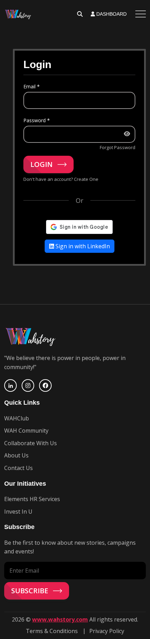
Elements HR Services (32, 499)
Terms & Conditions (52, 631)
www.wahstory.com (60, 619)
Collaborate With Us (30, 443)
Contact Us (18, 468)
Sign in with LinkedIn (82, 246)
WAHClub (16, 418)
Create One (86, 179)
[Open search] (79, 14)
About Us (16, 455)
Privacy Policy (106, 631)
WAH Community (26, 430)
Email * (31, 86)
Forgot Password (117, 147)
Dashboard (111, 14)
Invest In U (18, 511)
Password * (36, 120)
